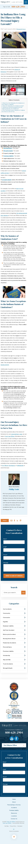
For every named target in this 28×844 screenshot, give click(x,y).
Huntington (12, 465)
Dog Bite (5, 621)
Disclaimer (20, 826)
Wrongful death (8, 151)
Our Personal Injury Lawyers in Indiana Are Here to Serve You (13, 110)
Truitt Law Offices (10, 436)
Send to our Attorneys (14, 576)
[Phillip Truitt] (14, 479)
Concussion (6, 617)
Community (6, 613)
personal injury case (16, 434)
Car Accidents (7, 609)
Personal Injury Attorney (14, 805)
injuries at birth (5, 365)
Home (14, 799)
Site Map (7, 826)
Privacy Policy (13, 826)
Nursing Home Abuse (9, 638)
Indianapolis (20, 465)
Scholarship (6, 655)
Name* (5, 539)
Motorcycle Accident (9, 634)
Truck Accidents (8, 664)
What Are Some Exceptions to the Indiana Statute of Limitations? (12, 108)
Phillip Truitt (14, 489)
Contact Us (14, 819)
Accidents (14, 807)
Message (5, 562)
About (14, 802)
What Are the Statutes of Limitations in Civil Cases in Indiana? (13, 103)
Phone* (5, 554)
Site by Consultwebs (14, 831)
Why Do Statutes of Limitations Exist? (13, 106)
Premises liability (8, 156)
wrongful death (6, 180)
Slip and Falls (7, 659)
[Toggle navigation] (26, 2)
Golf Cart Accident (8, 630)
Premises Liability (8, 651)
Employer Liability (8, 626)
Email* (5, 547)
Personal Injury (21, 29)
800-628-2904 (18, 7)
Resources (14, 813)
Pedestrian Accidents (9, 643)
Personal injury (7, 148)
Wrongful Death (7, 668)
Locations (14, 816)
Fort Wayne (5, 465)
